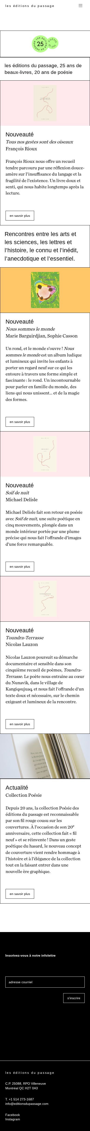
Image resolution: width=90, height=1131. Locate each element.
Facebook (12, 1115)
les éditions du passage (29, 5)
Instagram (12, 1119)
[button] (80, 5)
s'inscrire (73, 998)
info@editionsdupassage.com (26, 1104)
